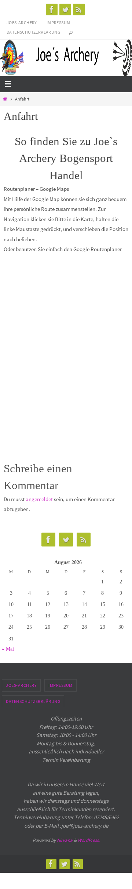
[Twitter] (65, 9)
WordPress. (89, 840)
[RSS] (79, 9)
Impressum (58, 22)
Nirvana (65, 840)
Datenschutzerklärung (33, 32)
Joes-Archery (22, 22)
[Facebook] (52, 9)
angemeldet (39, 499)
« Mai (8, 649)
